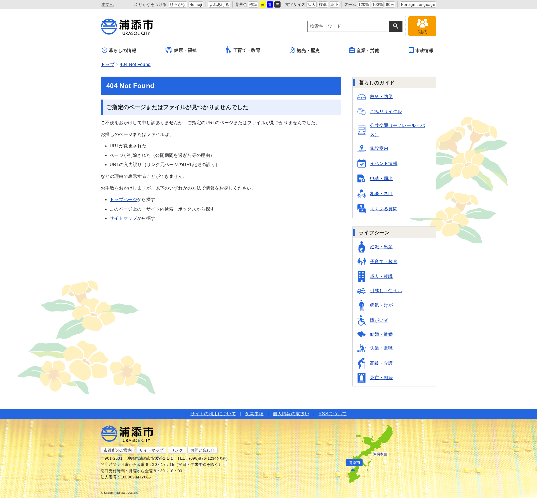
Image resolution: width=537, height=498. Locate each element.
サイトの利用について (213, 413)
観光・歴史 (308, 50)
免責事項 (254, 413)
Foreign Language (418, 4)
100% (377, 4)
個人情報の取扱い (291, 413)
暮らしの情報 (122, 50)
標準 (253, 4)
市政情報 (424, 50)
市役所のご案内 (118, 450)
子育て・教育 (246, 50)
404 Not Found (135, 64)
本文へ (108, 4)
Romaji (195, 4)
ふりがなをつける (151, 4)
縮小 (334, 4)
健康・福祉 (185, 50)
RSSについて (333, 413)
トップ (107, 64)
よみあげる (219, 4)
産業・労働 (367, 50)
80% (390, 4)
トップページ (123, 199)
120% (363, 4)
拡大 (311, 4)
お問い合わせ (202, 450)
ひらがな (178, 4)
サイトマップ (123, 218)
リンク (177, 450)
